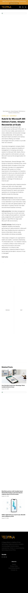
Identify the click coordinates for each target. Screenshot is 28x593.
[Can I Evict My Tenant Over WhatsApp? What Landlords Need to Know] (14, 376)
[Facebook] (2, 557)
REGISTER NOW (14, 3)
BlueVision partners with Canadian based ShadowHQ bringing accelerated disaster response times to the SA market (12, 492)
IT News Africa (6, 542)
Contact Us (14, 570)
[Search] (22, 7)
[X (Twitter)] (4, 557)
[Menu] (25, 7)
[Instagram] (6, 557)
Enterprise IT (14, 115)
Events (14, 564)
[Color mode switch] (20, 7)
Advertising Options (13, 568)
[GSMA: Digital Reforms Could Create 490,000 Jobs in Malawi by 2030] (14, 506)
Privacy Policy (14, 566)
